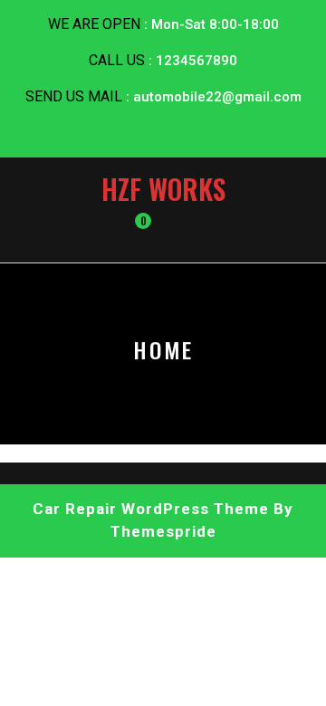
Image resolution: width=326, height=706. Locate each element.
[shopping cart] (130, 230)
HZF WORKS (163, 188)
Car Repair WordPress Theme (151, 509)
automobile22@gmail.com (217, 97)
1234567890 (196, 60)
